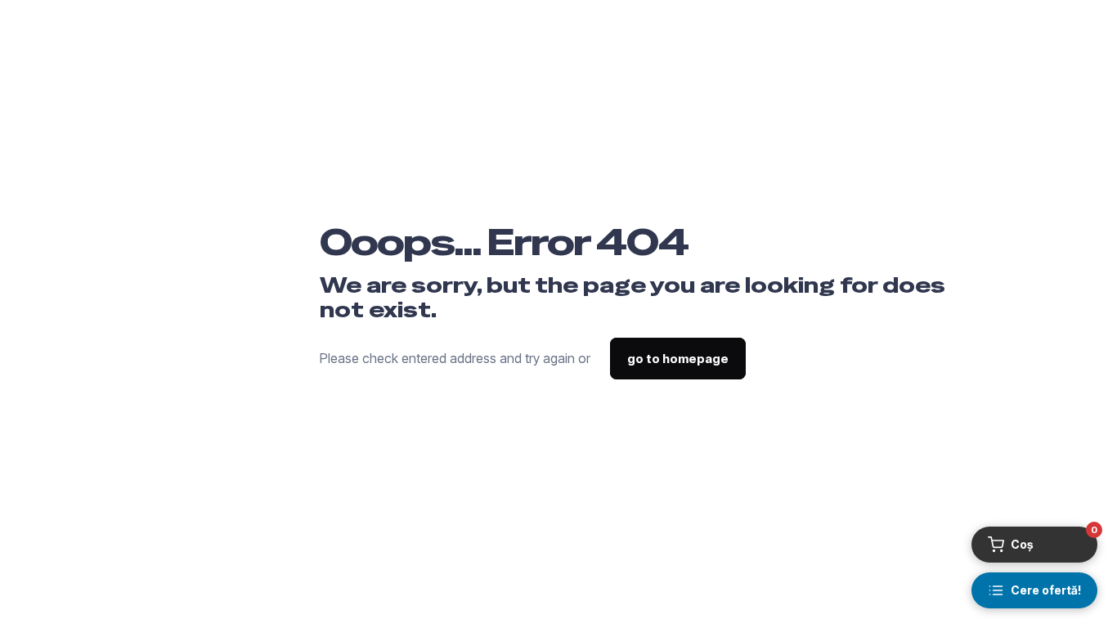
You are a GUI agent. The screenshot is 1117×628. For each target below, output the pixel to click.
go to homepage (678, 358)
